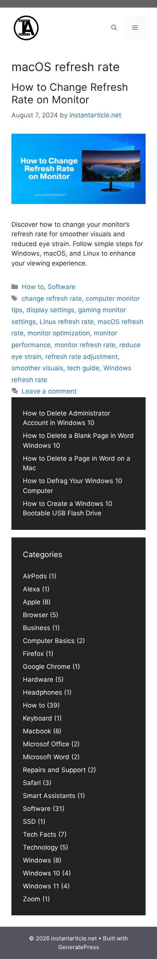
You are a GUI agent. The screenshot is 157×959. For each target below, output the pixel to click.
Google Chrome (46, 666)
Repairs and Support (54, 770)
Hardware (38, 679)
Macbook (37, 731)
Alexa (31, 589)
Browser (35, 615)
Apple (31, 602)
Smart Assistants (49, 795)
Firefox (33, 653)
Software (61, 287)
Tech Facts (39, 834)
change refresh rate (52, 298)
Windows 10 (41, 873)
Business (36, 628)
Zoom (31, 899)
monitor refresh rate (84, 345)
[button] (114, 28)
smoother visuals (37, 368)
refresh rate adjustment (81, 356)
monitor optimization (58, 333)
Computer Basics (49, 641)
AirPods (35, 576)
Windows (37, 860)
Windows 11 (41, 886)
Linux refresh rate (67, 321)
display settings (50, 310)
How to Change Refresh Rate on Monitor (69, 93)
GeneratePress (78, 947)
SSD (29, 821)
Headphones (42, 692)
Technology (40, 847)
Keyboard (37, 718)
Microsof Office (46, 744)
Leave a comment (49, 391)
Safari (32, 783)
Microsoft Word (46, 757)
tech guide (83, 368)
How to (33, 287)
